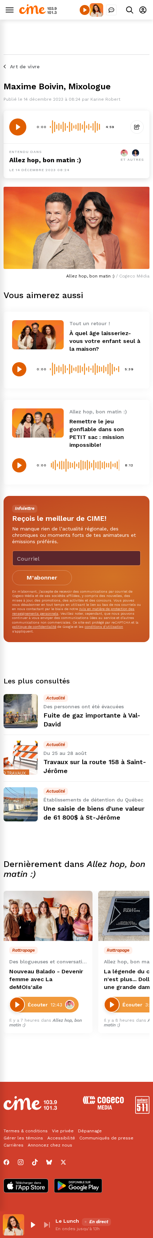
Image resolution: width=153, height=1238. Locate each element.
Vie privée (63, 1130)
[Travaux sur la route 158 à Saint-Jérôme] (21, 758)
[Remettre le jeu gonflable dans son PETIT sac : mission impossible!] (38, 422)
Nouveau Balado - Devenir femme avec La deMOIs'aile (46, 979)
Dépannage (90, 1130)
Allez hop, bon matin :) (45, 160)
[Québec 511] (142, 1112)
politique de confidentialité (34, 627)
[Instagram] (20, 1162)
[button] (33, 1225)
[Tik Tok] (35, 1162)
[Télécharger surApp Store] (26, 1186)
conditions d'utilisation (104, 627)
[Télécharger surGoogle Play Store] (78, 1186)
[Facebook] (6, 1162)
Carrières (13, 1145)
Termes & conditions (26, 1130)
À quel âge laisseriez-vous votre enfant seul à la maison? (104, 341)
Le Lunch (67, 1221)
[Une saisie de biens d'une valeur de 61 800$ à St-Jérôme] (21, 804)
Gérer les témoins (23, 1138)
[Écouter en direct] (84, 10)
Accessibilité (61, 1138)
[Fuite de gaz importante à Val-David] (21, 711)
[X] (63, 1162)
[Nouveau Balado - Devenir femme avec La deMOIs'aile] (48, 916)
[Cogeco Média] (103, 1107)
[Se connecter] (142, 10)
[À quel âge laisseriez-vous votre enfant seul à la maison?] (38, 334)
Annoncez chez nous (50, 1145)
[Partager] (137, 127)
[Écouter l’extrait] (17, 127)
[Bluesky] (49, 1162)
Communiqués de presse (106, 1138)
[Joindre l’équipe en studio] (111, 10)
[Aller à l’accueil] (38, 12)
